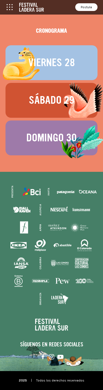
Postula (86, 7)
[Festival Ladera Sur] (31, 7)
